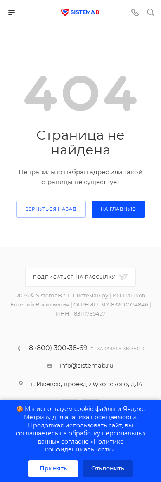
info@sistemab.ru (86, 365)
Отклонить (107, 468)
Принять (53, 468)
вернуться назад (51, 209)
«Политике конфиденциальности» (84, 446)
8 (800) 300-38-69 (58, 348)
